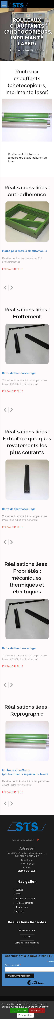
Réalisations (34, 50)
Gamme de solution (26, 898)
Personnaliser (25, 1015)
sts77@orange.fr (27, 871)
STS (18, 894)
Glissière (27, 937)
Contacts (20, 911)
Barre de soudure (27, 930)
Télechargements (24, 903)
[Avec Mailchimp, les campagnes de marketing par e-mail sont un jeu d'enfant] (35, 984)
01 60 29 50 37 (27, 863)
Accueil (15, 50)
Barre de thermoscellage (27, 943)
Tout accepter (18, 1010)
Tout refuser (37, 1010)
